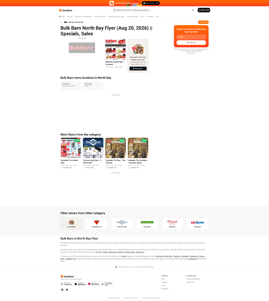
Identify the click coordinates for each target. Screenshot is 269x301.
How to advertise (193, 279)
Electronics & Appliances (83, 17)
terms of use (202, 49)
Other (142, 17)
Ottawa (105, 252)
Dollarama (193, 256)
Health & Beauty (132, 17)
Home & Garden (99, 17)
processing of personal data (193, 51)
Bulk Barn (168, 256)
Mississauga (130, 252)
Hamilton (120, 252)
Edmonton (140, 252)
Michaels (184, 256)
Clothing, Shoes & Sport (116, 17)
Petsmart (177, 256)
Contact (164, 282)
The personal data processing (151, 298)
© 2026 (114, 298)
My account (205, 10)
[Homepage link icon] (116, 267)
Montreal (112, 252)
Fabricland (160, 256)
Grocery (70, 17)
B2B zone (190, 282)
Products (150, 17)
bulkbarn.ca (193, 259)
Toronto (98, 252)
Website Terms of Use (131, 298)
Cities (157, 17)
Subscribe (204, 22)
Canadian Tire (70, 259)
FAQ (162, 279)
